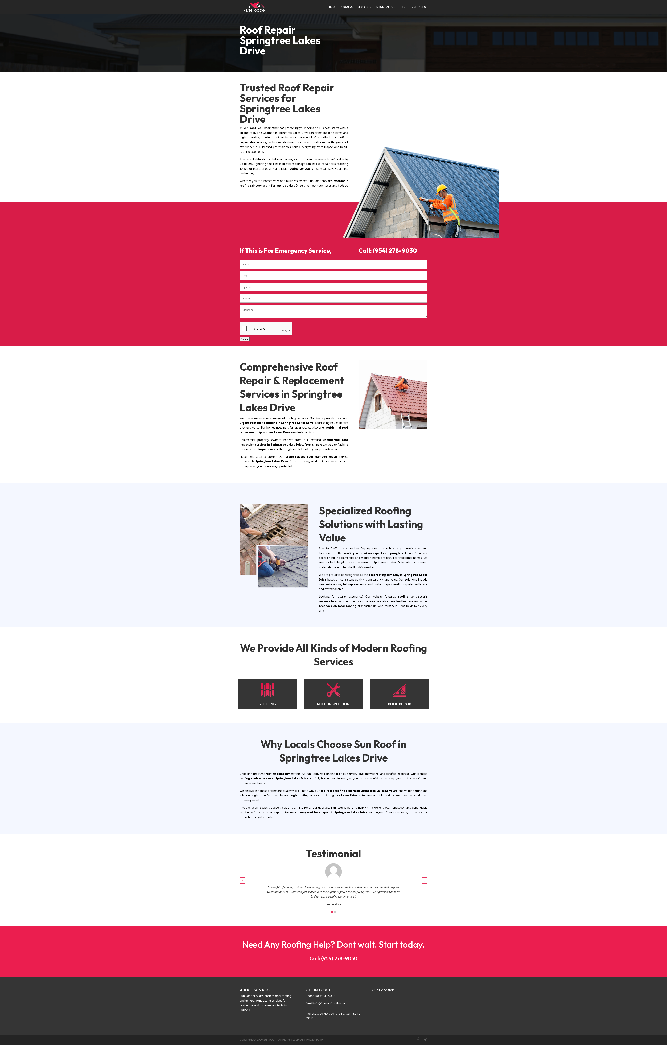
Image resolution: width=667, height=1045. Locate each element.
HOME (332, 7)
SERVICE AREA (384, 7)
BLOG (404, 7)
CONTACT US (419, 7)
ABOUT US (347, 7)
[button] (332, 912)
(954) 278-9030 (329, 996)
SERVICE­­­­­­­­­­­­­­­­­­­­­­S (363, 7)
